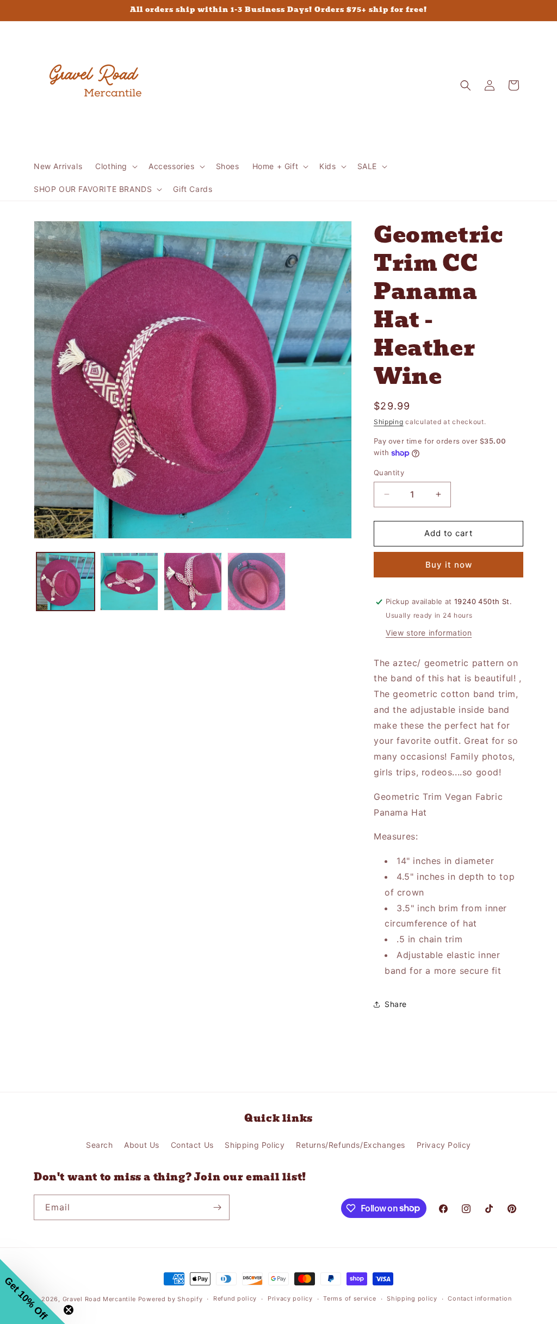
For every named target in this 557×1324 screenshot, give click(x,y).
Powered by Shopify (170, 1299)
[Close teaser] (68, 1309)
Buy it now (448, 565)
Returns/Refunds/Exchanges (350, 1144)
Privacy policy (290, 1298)
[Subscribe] (217, 1207)
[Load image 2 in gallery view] (129, 581)
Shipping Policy (254, 1144)
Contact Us (192, 1144)
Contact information (479, 1298)
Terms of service (349, 1298)
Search (99, 1144)
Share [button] (396, 1004)
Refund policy (235, 1298)
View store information (429, 632)
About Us (141, 1144)
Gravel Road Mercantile (99, 1299)
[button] (115, 166)
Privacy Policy (444, 1144)
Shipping (389, 422)
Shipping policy (412, 1298)
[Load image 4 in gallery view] (256, 581)
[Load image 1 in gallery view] (65, 581)
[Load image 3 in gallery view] (193, 581)
